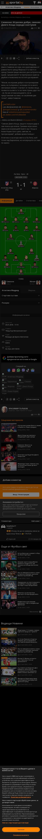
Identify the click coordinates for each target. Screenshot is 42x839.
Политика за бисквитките (21, 797)
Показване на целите (21, 835)
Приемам (21, 829)
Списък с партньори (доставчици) (15, 823)
